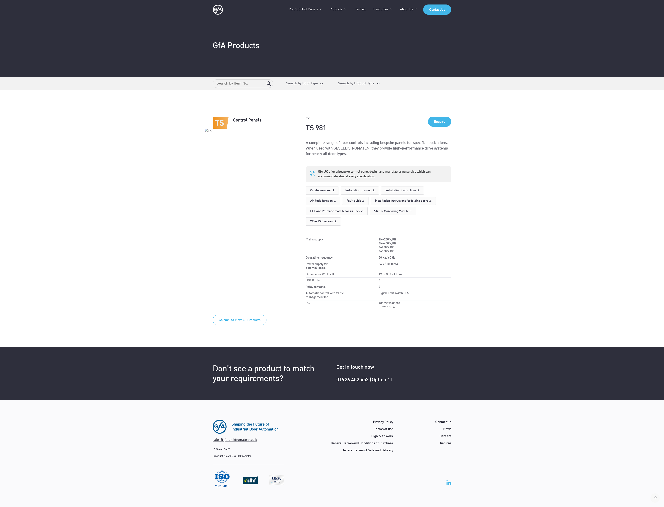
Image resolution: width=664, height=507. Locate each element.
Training (360, 9)
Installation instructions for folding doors (401, 200)
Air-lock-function (321, 200)
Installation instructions (400, 190)
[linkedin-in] (448, 483)
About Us (406, 9)
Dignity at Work (382, 436)
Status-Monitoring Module (391, 211)
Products (336, 9)
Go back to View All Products (239, 320)
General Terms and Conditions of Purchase (362, 443)
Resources (381, 9)
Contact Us (437, 10)
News (447, 429)
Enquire (439, 122)
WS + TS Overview (321, 221)
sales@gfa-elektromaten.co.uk (235, 440)
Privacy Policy (383, 422)
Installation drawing (358, 190)
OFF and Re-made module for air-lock (335, 211)
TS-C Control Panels (303, 9)
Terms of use (383, 429)
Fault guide (354, 200)
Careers (445, 436)
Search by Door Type (302, 83)
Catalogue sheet (320, 190)
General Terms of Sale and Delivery (367, 450)
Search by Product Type (356, 83)
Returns (445, 443)
